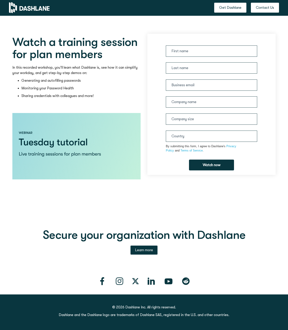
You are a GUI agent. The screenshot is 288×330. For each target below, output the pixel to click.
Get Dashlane (230, 8)
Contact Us (265, 8)
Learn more (144, 250)
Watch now (211, 165)
